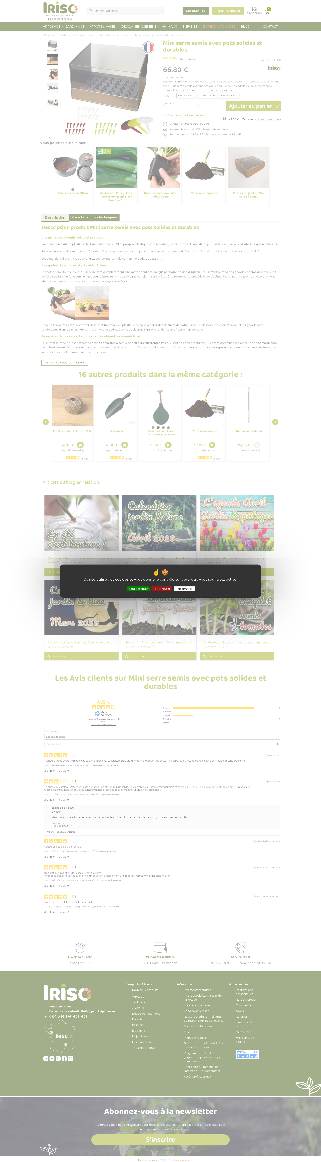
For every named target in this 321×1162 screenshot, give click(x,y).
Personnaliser (184, 588)
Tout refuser (161, 588)
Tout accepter (138, 588)
